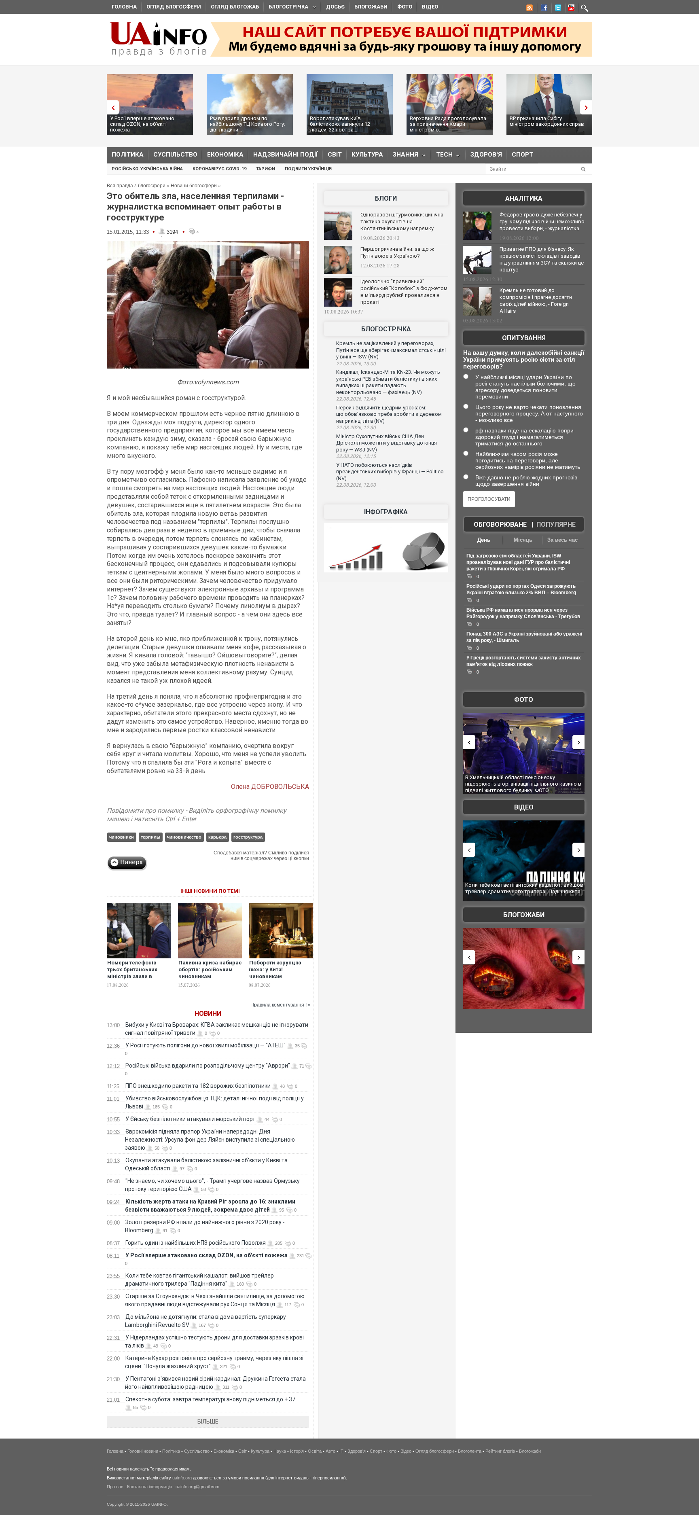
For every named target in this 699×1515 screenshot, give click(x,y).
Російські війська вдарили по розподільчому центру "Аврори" (207, 1065)
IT (341, 1451)
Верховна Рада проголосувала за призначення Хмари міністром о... (448, 124)
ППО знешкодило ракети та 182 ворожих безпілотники (198, 1086)
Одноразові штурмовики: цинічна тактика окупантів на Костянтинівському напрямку (401, 221)
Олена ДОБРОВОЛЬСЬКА (270, 786)
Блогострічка (286, 8)
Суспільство (175, 154)
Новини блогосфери (194, 186)
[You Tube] (570, 8)
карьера (217, 837)
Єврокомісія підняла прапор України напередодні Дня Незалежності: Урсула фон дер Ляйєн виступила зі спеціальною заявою (210, 1139)
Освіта (315, 1451)
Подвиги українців (308, 169)
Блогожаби (371, 7)
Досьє (335, 7)
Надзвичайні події (285, 154)
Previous (111, 107)
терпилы (150, 837)
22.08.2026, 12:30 (356, 427)
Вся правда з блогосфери (136, 186)
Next (588, 107)
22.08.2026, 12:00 (356, 485)
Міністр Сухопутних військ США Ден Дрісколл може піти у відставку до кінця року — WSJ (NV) (386, 443)
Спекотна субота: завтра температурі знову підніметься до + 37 (211, 1399)
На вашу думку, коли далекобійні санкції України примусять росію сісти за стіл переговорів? (523, 359)
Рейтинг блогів (500, 1451)
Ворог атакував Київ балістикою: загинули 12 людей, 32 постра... (340, 124)
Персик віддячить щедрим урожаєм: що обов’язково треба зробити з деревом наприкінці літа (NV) (389, 414)
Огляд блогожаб (235, 7)
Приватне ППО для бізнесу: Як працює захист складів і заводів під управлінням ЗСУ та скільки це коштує (542, 259)
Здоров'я (486, 154)
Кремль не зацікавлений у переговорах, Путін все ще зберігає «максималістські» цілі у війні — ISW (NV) (391, 350)
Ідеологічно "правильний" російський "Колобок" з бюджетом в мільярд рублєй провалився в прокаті (403, 291)
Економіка (225, 154)
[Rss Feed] (528, 8)
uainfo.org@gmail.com (197, 1486)
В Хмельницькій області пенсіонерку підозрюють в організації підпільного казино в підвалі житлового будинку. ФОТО (523, 783)
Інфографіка (386, 512)
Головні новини (142, 1451)
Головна (124, 7)
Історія (297, 1451)
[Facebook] (542, 8)
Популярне (556, 524)
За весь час (562, 540)
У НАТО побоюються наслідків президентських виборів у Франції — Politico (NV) (390, 471)
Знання (403, 156)
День (483, 540)
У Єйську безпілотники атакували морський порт (190, 1119)
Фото (404, 7)
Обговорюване (500, 524)
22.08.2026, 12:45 (356, 399)
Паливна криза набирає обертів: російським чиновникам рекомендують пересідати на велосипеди (210, 980)
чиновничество (184, 837)
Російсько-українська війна (147, 169)
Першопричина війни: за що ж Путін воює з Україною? (397, 252)
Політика (128, 154)
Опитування (524, 338)
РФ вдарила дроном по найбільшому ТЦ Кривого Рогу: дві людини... (247, 124)
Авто (330, 1451)
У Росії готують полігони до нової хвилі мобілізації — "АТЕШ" (205, 1045)
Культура (367, 154)
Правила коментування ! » (280, 1005)
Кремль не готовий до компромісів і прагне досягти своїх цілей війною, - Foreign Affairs (536, 300)
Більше (207, 1421)
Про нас (115, 1486)
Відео (430, 7)
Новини (208, 1013)
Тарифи (265, 169)
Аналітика (523, 198)
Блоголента (469, 1451)
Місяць (523, 540)
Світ (335, 154)
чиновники (121, 837)
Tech (442, 156)
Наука (279, 1451)
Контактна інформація (149, 1486)
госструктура (248, 837)
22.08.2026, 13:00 (356, 364)
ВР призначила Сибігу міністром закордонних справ (547, 121)
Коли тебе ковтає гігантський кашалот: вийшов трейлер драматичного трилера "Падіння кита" (524, 888)
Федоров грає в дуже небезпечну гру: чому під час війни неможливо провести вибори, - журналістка (542, 221)
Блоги (386, 198)
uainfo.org (182, 1477)
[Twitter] (556, 8)
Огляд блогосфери (173, 7)
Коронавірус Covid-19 (219, 169)
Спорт (522, 154)
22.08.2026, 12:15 (356, 456)
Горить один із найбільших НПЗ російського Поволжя (195, 1243)
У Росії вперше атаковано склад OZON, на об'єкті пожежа (142, 124)
